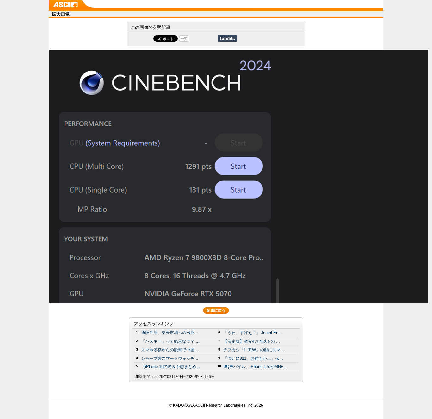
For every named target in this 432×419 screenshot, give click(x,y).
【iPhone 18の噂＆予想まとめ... (170, 366)
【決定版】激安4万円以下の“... (251, 341)
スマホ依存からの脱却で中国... (169, 349)
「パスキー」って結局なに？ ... (170, 341)
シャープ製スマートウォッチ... (169, 358)
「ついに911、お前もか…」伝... (253, 358)
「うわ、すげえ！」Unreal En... (252, 332)
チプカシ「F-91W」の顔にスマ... (253, 349)
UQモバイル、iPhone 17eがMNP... (255, 366)
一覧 (184, 39)
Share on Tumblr (227, 38)
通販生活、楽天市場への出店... (169, 332)
